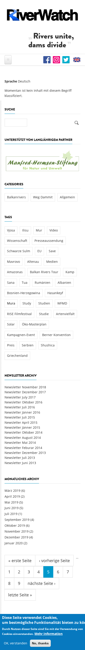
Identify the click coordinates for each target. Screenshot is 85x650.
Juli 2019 (11, 514)
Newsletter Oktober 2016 (23, 402)
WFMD (62, 303)
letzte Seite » (20, 594)
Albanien (64, 282)
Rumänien (42, 282)
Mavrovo (13, 261)
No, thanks (40, 643)
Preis (11, 345)
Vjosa (11, 230)
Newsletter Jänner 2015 (22, 427)
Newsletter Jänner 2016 (22, 412)
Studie (44, 314)
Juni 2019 (12, 508)
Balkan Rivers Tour (44, 272)
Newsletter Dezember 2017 (25, 392)
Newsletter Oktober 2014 (23, 432)
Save (52, 251)
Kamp (70, 272)
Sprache (11, 81)
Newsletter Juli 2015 (20, 417)
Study (26, 303)
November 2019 (17, 531)
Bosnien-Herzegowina (23, 293)
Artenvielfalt (65, 314)
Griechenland (17, 355)
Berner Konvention (56, 335)
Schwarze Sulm (18, 251)
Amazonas (15, 272)
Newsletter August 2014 (23, 437)
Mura (11, 303)
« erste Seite (20, 560)
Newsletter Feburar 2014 (23, 448)
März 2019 (12, 490)
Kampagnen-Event (21, 335)
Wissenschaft (17, 240)
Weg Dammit (43, 197)
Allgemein (67, 197)
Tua (24, 282)
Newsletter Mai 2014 (20, 442)
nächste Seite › (41, 583)
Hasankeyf (55, 293)
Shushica (48, 345)
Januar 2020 (14, 543)
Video (53, 230)
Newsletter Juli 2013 (20, 457)
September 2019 (17, 519)
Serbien (28, 345)
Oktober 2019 (15, 525)
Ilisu (25, 230)
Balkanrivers (16, 197)
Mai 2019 (11, 502)
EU (39, 251)
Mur (39, 230)
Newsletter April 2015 (21, 422)
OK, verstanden (15, 643)
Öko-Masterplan (34, 324)
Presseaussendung (48, 240)
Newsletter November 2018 (25, 387)
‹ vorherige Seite (54, 560)
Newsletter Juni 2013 (20, 463)
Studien (44, 303)
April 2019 (12, 496)
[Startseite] (42, 15)
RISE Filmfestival (19, 314)
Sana (11, 282)
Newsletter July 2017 (20, 397)
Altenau (33, 261)
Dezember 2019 (16, 537)
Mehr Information (48, 634)
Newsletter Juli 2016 (20, 407)
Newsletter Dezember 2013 (25, 453)
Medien (52, 261)
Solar (11, 324)
